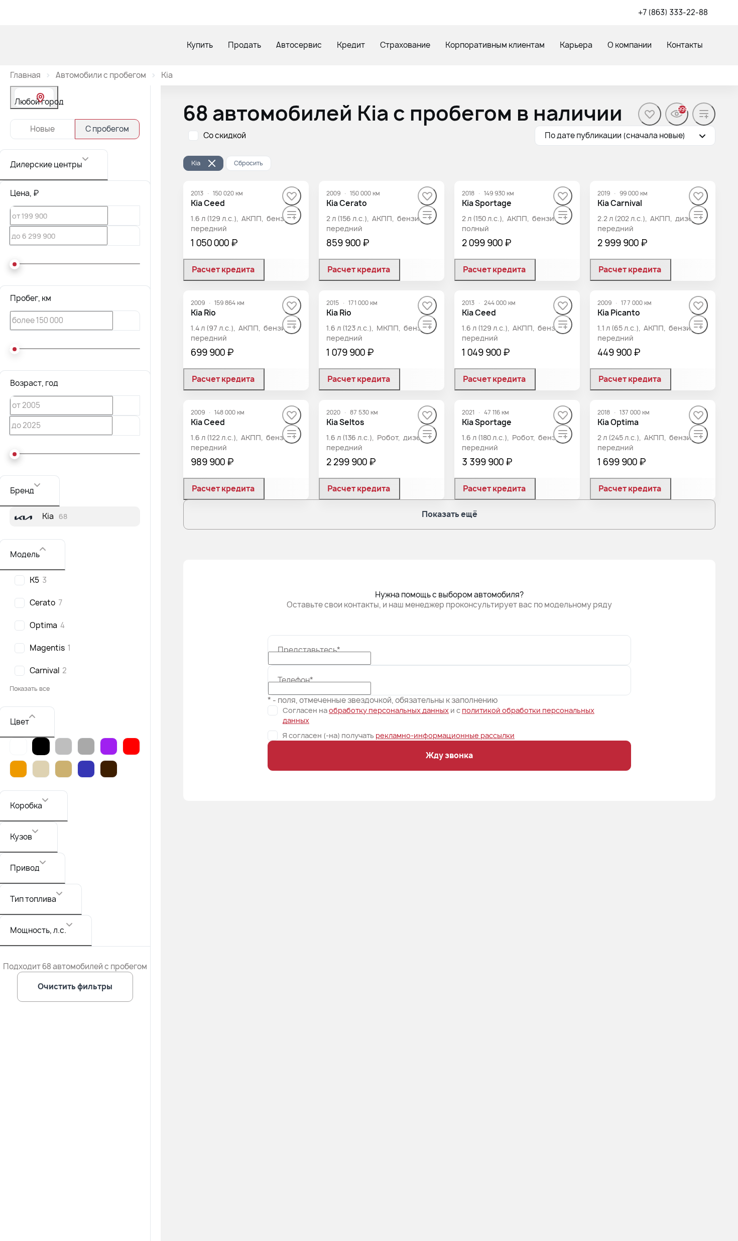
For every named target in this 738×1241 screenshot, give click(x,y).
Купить (200, 45)
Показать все (30, 688)
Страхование (405, 45)
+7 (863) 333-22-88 (673, 12)
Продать (244, 45)
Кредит (351, 45)
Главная (25, 75)
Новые (42, 129)
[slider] (15, 264)
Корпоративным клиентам (495, 45)
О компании (629, 45)
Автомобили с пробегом (101, 75)
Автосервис (299, 45)
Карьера (576, 45)
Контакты (685, 45)
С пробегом (107, 129)
